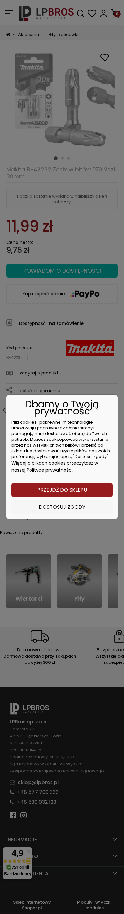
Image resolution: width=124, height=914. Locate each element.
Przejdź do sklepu (62, 490)
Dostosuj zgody (62, 507)
